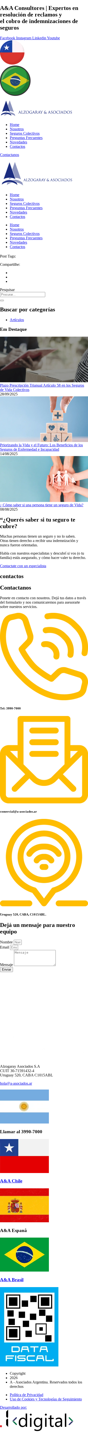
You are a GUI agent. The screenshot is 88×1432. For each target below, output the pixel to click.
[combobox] (22, 294)
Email (5, 947)
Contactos (17, 146)
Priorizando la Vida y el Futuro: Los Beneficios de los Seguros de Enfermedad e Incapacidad (41, 447)
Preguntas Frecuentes (26, 138)
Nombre (7, 942)
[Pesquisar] (2, 300)
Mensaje (7, 965)
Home (14, 125)
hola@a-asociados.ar (16, 1083)
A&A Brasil (11, 1279)
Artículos (17, 320)
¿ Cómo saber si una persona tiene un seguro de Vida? (41, 505)
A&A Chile (11, 1180)
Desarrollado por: (13, 1407)
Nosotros (17, 129)
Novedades (18, 142)
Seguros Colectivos (25, 133)
